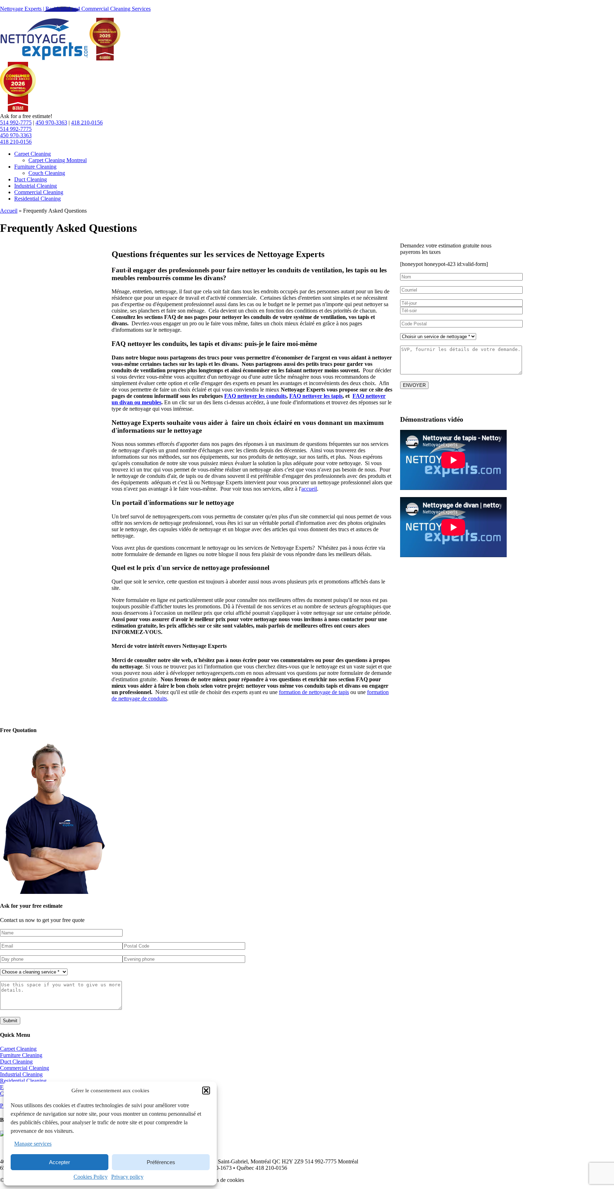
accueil (309, 489)
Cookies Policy (91, 1177)
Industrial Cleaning (21, 1074)
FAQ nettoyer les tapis (316, 396)
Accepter (59, 1162)
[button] (206, 1090)
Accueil (8, 211)
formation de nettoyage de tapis (314, 692)
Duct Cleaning (16, 1062)
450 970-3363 (51, 122)
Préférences (161, 1162)
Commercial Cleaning (24, 1068)
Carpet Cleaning (18, 1049)
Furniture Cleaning (21, 1055)
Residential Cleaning (23, 1081)
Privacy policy (127, 1177)
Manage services (33, 1144)
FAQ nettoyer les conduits (255, 396)
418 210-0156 (87, 122)
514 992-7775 (16, 122)
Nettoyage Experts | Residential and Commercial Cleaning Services (75, 9)
